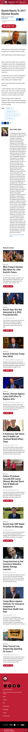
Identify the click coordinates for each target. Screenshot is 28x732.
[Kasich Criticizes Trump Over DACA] (13, 342)
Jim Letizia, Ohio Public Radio (9, 402)
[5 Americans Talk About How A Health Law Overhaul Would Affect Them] (13, 425)
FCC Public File (6, 716)
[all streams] (26, 730)
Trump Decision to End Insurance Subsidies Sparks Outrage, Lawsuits (13, 565)
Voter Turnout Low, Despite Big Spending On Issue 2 (12, 649)
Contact (5, 699)
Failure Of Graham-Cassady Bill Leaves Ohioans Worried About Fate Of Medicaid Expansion (13, 481)
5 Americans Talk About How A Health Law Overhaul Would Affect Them (13, 438)
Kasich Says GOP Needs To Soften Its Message (13, 525)
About (4, 696)
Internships (5, 709)
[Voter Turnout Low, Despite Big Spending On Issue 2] (13, 635)
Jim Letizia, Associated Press (9, 359)
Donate (23, 2)
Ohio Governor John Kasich (12, 115)
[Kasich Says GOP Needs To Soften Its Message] (13, 513)
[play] (2, 730)
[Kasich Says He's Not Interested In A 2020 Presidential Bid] (13, 298)
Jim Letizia (5, 318)
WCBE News (9, 108)
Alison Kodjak (6, 572)
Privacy (4, 712)
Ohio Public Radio (7, 17)
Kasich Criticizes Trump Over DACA (13, 355)
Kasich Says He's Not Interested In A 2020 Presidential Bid (12, 312)
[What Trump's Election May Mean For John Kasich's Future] (13, 256)
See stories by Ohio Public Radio (17, 235)
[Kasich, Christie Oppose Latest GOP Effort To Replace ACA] (13, 382)
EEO (4, 703)
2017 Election (9, 118)
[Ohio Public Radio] (4, 131)
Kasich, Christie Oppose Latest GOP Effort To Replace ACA (14, 396)
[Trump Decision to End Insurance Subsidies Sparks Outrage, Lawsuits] (13, 553)
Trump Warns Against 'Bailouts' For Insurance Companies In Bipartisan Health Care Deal (13, 606)
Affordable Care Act (11, 111)
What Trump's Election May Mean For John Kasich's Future (13, 270)
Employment (6, 706)
